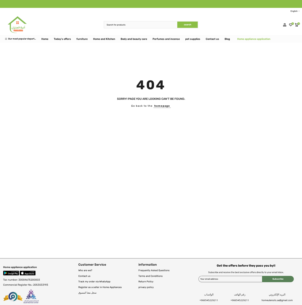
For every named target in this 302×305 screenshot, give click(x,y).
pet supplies (192, 38)
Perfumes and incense (166, 38)
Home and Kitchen (104, 38)
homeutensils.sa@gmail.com (277, 300)
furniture (82, 38)
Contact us (212, 38)
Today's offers (62, 38)
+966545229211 (240, 300)
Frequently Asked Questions (154, 270)
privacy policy (146, 287)
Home (44, 38)
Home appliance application (253, 38)
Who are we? (85, 270)
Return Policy (145, 281)
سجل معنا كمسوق (87, 292)
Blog (227, 38)
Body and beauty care (134, 38)
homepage (162, 105)
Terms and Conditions (150, 276)
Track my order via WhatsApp (94, 281)
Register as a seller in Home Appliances (100, 287)
